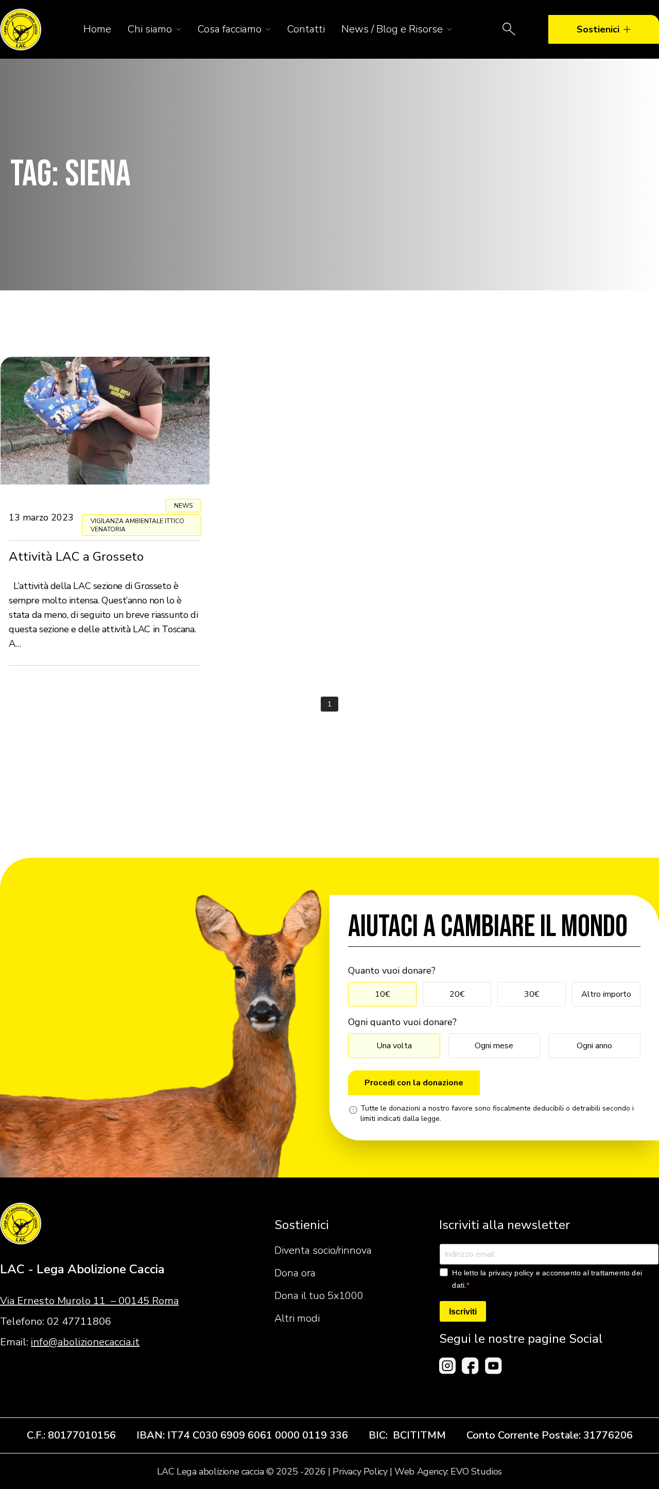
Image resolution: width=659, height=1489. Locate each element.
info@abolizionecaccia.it (85, 1342)
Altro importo (606, 994)
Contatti (306, 29)
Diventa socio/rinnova (323, 1250)
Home (97, 29)
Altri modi (297, 1318)
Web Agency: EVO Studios (448, 1471)
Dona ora (295, 1273)
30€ (531, 994)
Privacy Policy (360, 1471)
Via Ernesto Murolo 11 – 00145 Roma (89, 1301)
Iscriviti (463, 1311)
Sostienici (598, 29)
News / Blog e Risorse (392, 29)
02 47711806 (79, 1321)
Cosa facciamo (230, 29)
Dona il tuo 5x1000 (318, 1296)
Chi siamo (150, 29)
